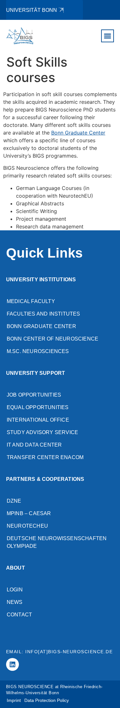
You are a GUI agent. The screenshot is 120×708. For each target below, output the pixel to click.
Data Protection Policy (46, 700)
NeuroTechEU (27, 526)
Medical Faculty (31, 301)
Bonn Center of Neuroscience (52, 339)
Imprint (14, 700)
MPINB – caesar (29, 513)
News (15, 602)
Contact (19, 614)
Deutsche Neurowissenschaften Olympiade (57, 542)
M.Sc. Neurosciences (38, 351)
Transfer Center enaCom (45, 457)
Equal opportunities (38, 407)
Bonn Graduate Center (78, 132)
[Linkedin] (12, 664)
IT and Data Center (34, 445)
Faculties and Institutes (43, 314)
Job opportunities (34, 395)
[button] (107, 35)
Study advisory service (42, 432)
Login (15, 589)
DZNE (14, 501)
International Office (38, 420)
